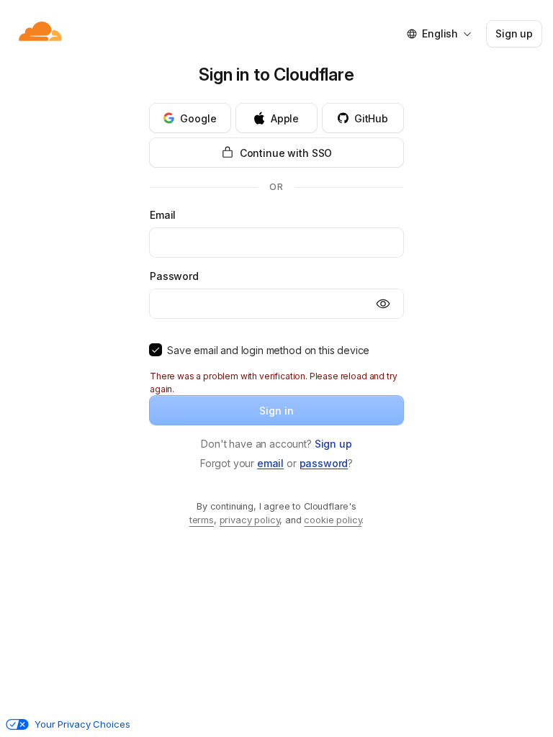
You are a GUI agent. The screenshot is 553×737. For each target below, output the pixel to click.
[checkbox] (155, 350)
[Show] (383, 304)
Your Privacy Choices (82, 724)
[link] (333, 443)
